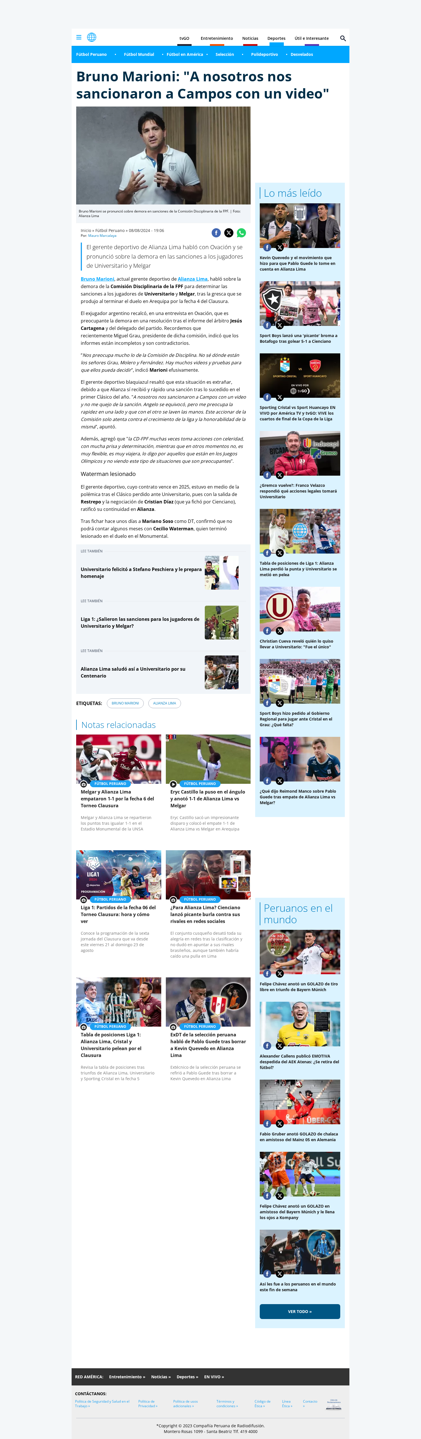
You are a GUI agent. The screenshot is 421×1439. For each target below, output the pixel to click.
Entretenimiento (217, 38)
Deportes (276, 38)
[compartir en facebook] (216, 232)
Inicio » (87, 230)
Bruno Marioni (97, 279)
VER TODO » (300, 1311)
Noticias (250, 38)
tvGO (184, 38)
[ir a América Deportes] (91, 37)
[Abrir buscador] (343, 38)
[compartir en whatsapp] (241, 232)
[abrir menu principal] (79, 37)
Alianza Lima (193, 279)
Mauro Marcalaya (102, 235)
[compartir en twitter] (228, 232)
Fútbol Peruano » (111, 230)
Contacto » (310, 1403)
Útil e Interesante (312, 38)
